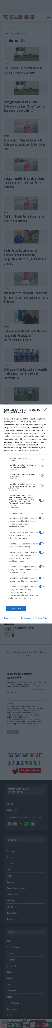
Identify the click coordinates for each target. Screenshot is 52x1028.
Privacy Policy (42, 618)
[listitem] (26, 459)
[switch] (41, 466)
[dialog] (26, 514)
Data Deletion (10, 618)
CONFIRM (16, 608)
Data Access (26, 618)
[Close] (46, 410)
